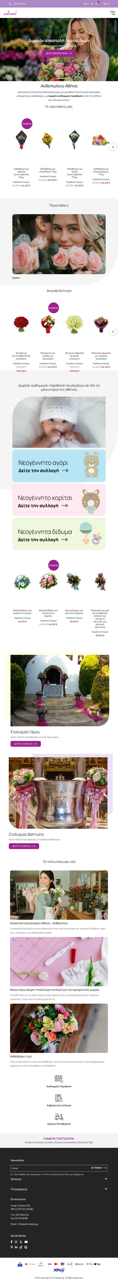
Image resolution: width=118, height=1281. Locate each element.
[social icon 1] (12, 1242)
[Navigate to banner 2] (59, 500)
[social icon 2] (16, 1242)
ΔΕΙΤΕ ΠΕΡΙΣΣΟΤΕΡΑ (57, 53)
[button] (13, 120)
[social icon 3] (20, 1242)
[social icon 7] (21, 1247)
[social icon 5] (12, 1247)
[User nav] (92, 4)
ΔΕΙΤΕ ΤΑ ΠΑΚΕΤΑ (23, 743)
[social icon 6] (16, 1247)
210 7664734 (22, 1214)
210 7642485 (21, 1218)
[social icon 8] (25, 1247)
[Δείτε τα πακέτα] (60, 690)
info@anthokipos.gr (28, 1224)
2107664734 (19, 3)
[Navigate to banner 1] (59, 466)
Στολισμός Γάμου (25, 732)
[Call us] (10, 4)
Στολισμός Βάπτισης (26, 834)
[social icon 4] (26, 1242)
